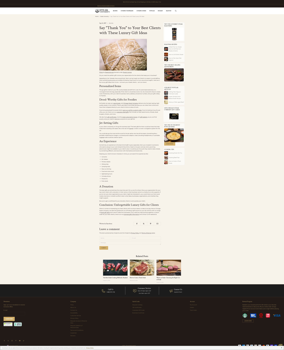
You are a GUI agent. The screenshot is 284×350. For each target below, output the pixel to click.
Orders (192, 307)
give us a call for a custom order (132, 110)
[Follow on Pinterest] (16, 340)
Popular (152, 11)
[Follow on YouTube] (19, 340)
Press (72, 305)
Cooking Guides (141, 11)
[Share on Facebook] (136, 223)
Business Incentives (138, 313)
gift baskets (143, 117)
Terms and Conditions (76, 330)
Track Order (193, 310)
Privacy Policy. (90, 348)
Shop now (169, 144)
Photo (101, 72)
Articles (111, 23)
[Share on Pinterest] (150, 223)
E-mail (5, 310)
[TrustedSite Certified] (8, 324)
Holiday (160, 11)
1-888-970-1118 (110, 292)
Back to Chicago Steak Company (106, 5)
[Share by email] (157, 223)
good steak (117, 103)
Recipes (115, 11)
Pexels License (127, 72)
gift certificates (111, 117)
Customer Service (75, 315)
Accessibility (74, 313)
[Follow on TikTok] (23, 340)
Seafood (168, 11)
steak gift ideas (105, 212)
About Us (73, 307)
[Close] (281, 347)
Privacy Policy (135, 233)
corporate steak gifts (122, 112)
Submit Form (178, 292)
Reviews (72, 335)
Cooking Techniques (127, 11)
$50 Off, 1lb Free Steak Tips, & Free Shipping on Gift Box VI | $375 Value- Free (142, 2)
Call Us (110, 289)
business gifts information (131, 214)
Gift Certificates (137, 307)
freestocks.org (109, 72)
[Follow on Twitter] (8, 340)
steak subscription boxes (129, 117)
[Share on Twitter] (143, 223)
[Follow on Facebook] (4, 340)
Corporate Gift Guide (138, 310)
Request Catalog (137, 305)
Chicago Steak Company (130, 103)
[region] (142, 348)
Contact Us (178, 289)
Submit (103, 248)
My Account (193, 305)
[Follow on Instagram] (12, 340)
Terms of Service (146, 233)
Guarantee (73, 333)
